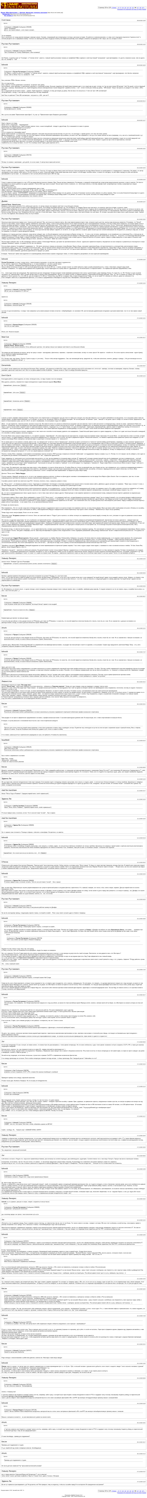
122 (125, 7)
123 (128, 7)
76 (120, 7)
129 (143, 7)
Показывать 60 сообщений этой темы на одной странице (131, 9)
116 (123, 7)
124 (130, 7)
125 (133, 7)
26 (118, 7)
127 (138, 7)
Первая (114, 7)
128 (140, 7)
